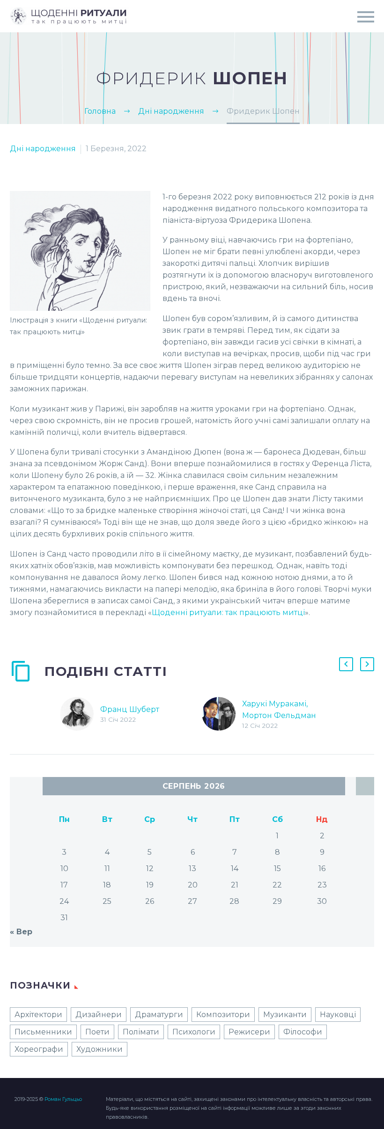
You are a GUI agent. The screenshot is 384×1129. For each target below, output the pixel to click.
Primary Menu (365, 17)
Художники (99, 1049)
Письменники (43, 1031)
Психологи (193, 1031)
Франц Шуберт (129, 709)
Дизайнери (98, 1014)
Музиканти (285, 1014)
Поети (97, 1031)
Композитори (223, 1014)
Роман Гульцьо (63, 1099)
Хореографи (39, 1049)
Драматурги (159, 1014)
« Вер (21, 931)
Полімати (141, 1031)
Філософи (302, 1031)
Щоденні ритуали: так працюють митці (228, 612)
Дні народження (43, 148)
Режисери (249, 1031)
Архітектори (38, 1014)
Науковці (338, 1014)
